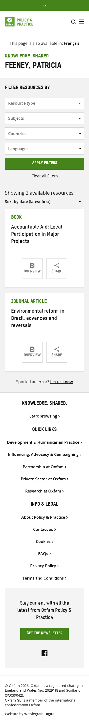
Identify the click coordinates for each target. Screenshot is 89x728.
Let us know (61, 381)
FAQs (43, 553)
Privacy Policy (43, 566)
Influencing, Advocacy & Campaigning (43, 454)
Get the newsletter (45, 634)
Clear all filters (44, 176)
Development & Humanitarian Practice (43, 442)
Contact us (43, 529)
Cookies (43, 541)
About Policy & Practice (43, 517)
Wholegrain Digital (39, 713)
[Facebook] (44, 653)
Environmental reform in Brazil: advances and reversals (37, 319)
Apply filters (44, 163)
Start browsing (43, 416)
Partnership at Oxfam (43, 467)
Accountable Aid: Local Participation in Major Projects (36, 235)
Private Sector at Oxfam (43, 479)
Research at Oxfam (43, 491)
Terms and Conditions (43, 578)
